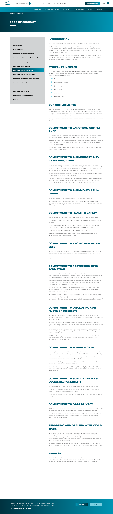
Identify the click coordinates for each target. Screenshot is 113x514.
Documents (67, 9)
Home (12, 13)
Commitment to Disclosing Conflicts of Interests (26, 78)
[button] (25, 3)
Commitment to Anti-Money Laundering (23, 62)
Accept (96, 504)
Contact (100, 9)
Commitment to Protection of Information (24, 74)
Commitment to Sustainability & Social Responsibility (27, 87)
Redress (15, 99)
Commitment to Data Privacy (21, 91)
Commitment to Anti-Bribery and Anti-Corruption (26, 57)
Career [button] (90, 9)
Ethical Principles (18, 45)
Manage (81, 504)
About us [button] (37, 9)
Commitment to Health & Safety (21, 66)
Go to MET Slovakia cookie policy (21, 508)
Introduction (16, 41)
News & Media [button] (79, 9)
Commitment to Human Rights (21, 82)
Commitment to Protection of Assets (23, 70)
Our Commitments (18, 49)
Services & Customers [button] (52, 9)
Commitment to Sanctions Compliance (23, 53)
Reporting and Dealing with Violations (23, 95)
